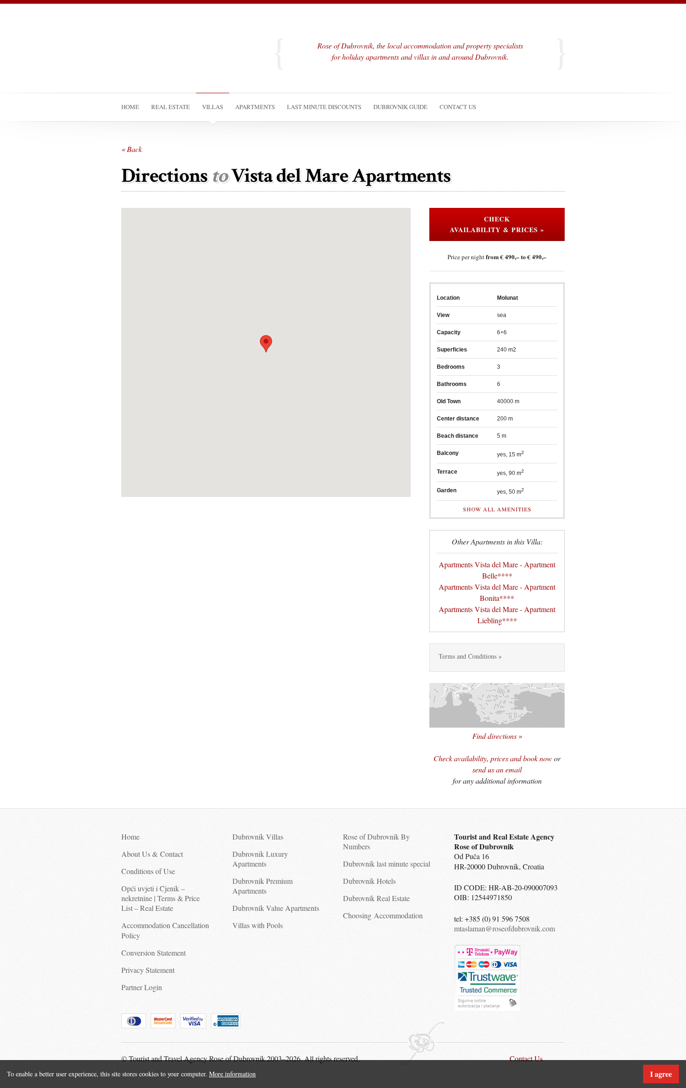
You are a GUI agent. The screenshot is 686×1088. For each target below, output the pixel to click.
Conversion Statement (153, 952)
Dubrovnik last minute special (386, 863)
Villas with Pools (257, 925)
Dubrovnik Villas (257, 836)
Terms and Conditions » (470, 656)
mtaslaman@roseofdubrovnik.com (504, 928)
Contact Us (526, 1058)
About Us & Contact (152, 854)
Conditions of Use (148, 871)
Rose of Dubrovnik (189, 57)
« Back (131, 149)
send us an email (497, 769)
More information (232, 1073)
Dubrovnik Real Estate (376, 898)
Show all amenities (497, 509)
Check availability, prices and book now (493, 758)
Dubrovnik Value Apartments (275, 908)
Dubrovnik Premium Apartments (262, 885)
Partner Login (141, 987)
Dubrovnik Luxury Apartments (260, 858)
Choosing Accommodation (383, 915)
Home (130, 836)
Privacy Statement (148, 970)
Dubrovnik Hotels (369, 881)
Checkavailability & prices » (497, 224)
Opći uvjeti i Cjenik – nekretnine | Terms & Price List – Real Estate (160, 898)
